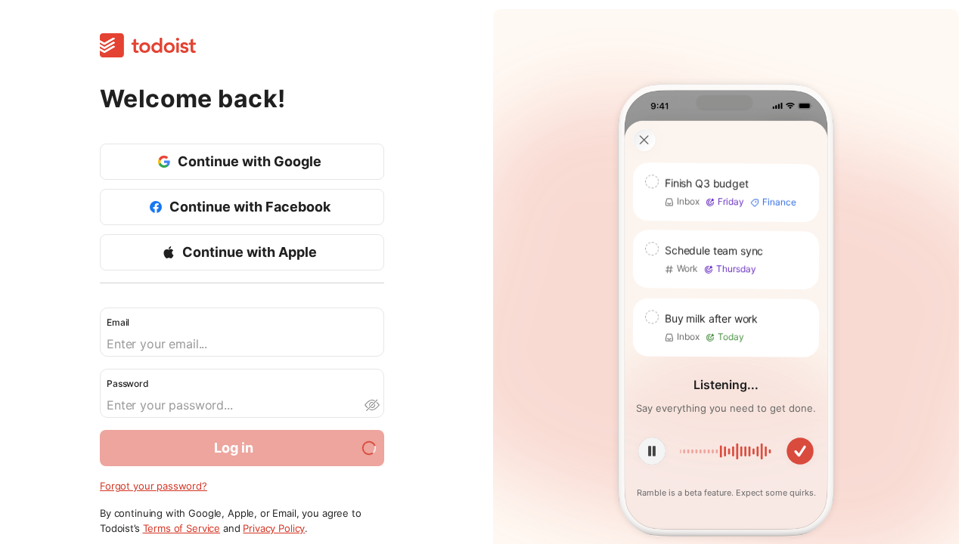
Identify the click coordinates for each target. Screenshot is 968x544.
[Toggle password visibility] (371, 405)
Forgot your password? (153, 486)
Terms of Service (182, 528)
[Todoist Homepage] (148, 46)
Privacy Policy (274, 528)
